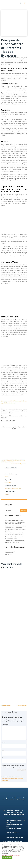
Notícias (6, 476)
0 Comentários (8, 482)
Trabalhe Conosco (17, 814)
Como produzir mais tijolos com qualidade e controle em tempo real (15, 537)
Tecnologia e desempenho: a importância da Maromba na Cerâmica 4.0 (14, 541)
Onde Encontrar (12, 812)
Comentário (5, 724)
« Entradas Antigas (5, 705)
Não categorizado (9, 552)
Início (5, 810)
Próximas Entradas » (22, 705)
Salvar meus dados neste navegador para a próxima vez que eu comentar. (13, 766)
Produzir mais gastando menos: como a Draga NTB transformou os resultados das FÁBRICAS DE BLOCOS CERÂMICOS (15, 522)
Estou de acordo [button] (7, 857)
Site (3, 757)
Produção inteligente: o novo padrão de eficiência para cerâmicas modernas (14, 692)
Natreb (10, 810)
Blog (23, 810)
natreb (14, 468)
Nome (4, 743)
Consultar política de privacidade (11, 855)
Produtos (17, 810)
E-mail (4, 750)
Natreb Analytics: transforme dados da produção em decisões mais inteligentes (14, 533)
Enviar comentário (22, 770)
